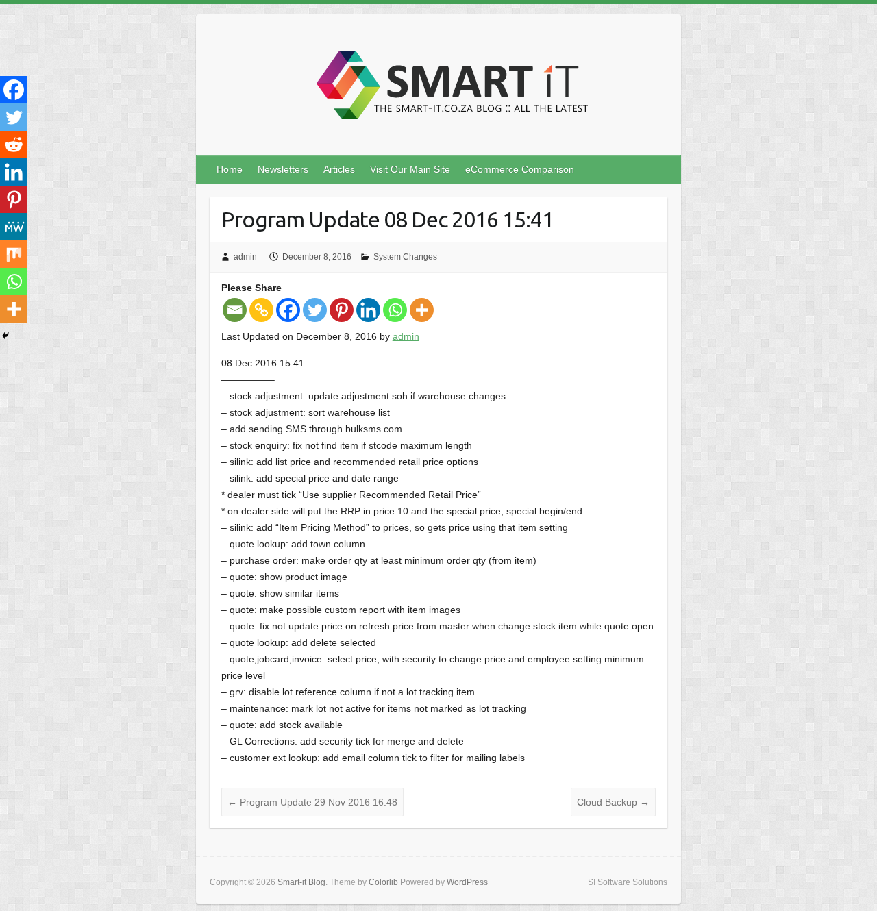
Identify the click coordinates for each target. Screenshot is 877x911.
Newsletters (283, 169)
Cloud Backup (613, 802)
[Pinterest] (342, 310)
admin (245, 257)
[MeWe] (13, 226)
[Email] (235, 310)
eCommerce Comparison (519, 169)
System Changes (405, 257)
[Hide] (5, 335)
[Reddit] (13, 144)
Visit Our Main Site (410, 169)
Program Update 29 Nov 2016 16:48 (312, 802)
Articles (339, 169)
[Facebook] (288, 310)
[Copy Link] (261, 310)
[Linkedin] (368, 310)
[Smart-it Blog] (448, 89)
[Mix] (13, 254)
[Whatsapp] (395, 310)
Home (230, 169)
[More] (422, 310)
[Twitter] (315, 310)
